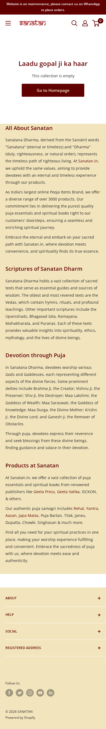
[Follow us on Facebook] (9, 693)
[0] (96, 23)
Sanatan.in (88, 160)
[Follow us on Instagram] (30, 693)
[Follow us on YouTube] (40, 693)
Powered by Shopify (20, 717)
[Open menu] (8, 23)
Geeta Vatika (68, 491)
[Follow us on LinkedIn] (50, 693)
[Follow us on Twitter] (19, 693)
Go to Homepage (53, 90)
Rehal (79, 508)
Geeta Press (44, 491)
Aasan (11, 515)
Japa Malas (29, 515)
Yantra (92, 508)
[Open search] (74, 23)
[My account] (85, 23)
